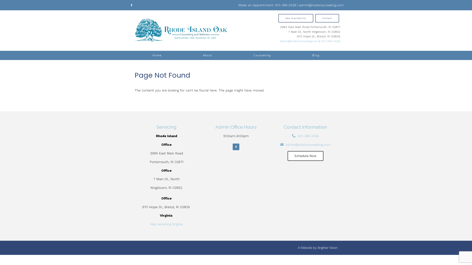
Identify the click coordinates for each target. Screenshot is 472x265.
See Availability (295, 18)
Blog (316, 55)
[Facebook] (131, 5)
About (207, 55)
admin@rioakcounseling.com (321, 5)
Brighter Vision (327, 248)
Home (157, 55)
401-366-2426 (285, 5)
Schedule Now (305, 156)
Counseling (262, 55)
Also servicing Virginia (166, 224)
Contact (327, 18)
